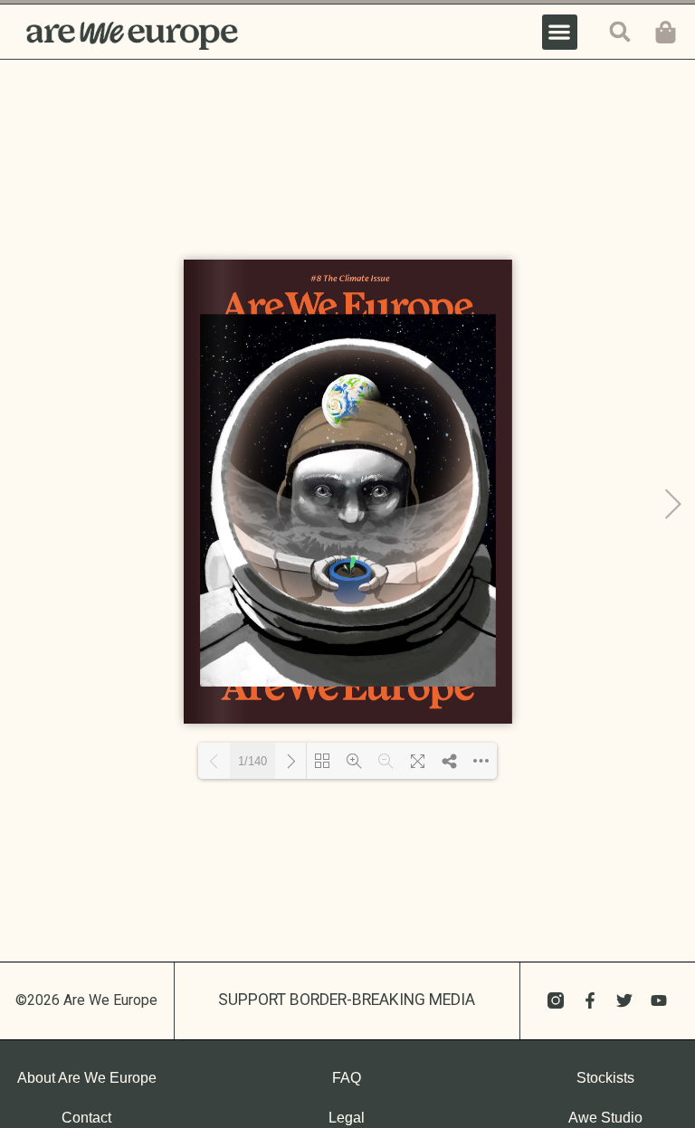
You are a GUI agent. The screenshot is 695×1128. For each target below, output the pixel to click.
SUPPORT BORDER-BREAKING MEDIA (346, 1000)
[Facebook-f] (590, 1000)
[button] (559, 32)
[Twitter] (624, 1000)
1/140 (252, 761)
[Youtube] (659, 1000)
